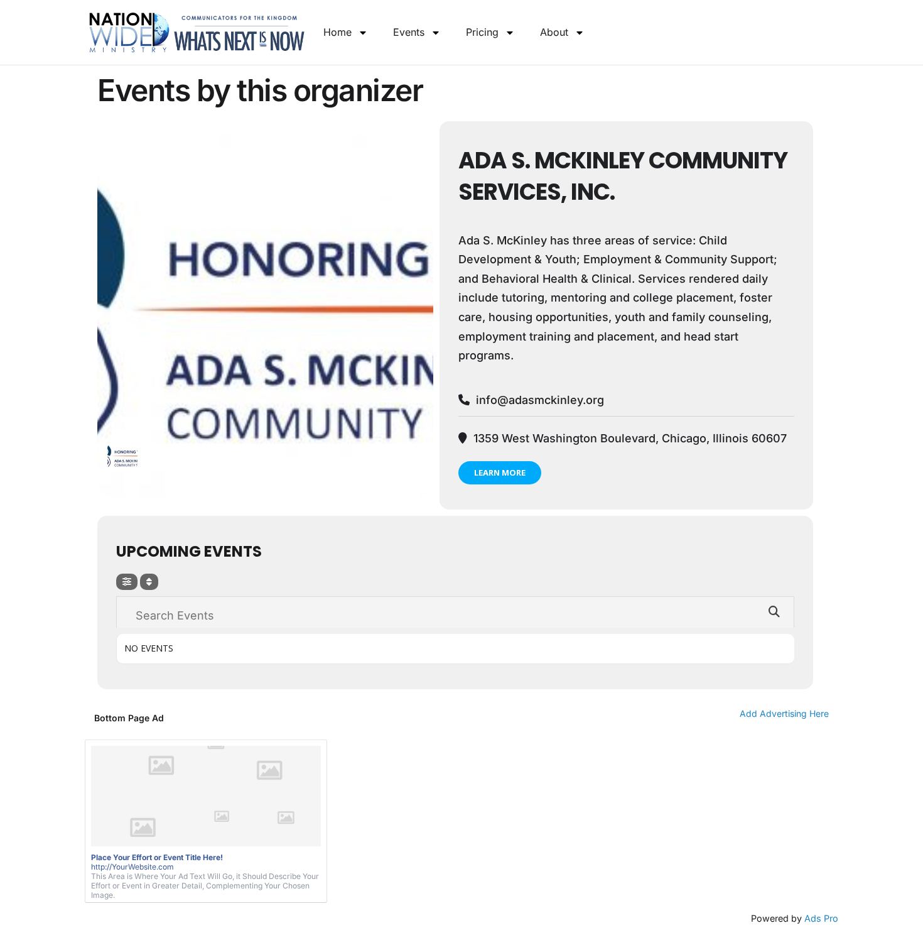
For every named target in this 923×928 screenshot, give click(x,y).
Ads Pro (821, 918)
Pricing (482, 32)
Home (337, 32)
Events (408, 32)
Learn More (500, 472)
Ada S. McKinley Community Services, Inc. (622, 176)
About (554, 32)
